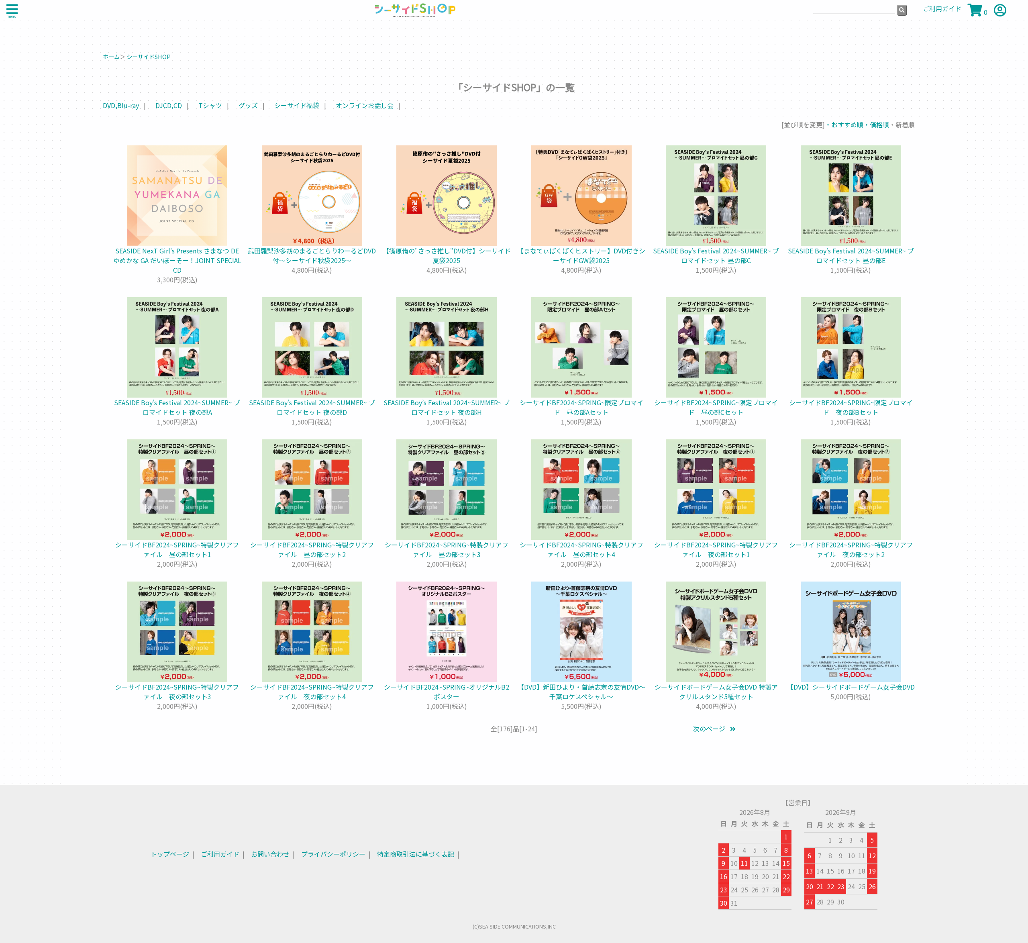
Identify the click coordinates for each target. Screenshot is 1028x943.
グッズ (248, 105)
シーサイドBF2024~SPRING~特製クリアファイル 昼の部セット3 (446, 549)
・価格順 (876, 124)
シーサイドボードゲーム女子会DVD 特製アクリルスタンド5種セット (716, 691)
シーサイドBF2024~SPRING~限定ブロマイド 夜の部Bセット (851, 407)
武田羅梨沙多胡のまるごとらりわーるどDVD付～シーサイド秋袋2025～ (312, 255)
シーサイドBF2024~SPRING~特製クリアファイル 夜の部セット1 (716, 549)
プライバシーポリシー (333, 854)
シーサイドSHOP (148, 56)
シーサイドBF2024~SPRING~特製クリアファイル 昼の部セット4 (581, 549)
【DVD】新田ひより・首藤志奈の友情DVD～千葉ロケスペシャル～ (581, 691)
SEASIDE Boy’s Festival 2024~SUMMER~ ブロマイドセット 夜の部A (177, 407)
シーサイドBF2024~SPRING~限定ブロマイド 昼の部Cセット (716, 407)
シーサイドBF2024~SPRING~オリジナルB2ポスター (446, 691)
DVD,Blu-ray (121, 105)
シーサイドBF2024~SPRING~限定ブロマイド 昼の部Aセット (581, 407)
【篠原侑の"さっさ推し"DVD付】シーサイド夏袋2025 (447, 255)
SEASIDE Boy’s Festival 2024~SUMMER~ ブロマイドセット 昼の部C (716, 255)
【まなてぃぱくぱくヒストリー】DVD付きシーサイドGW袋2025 (581, 255)
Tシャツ (210, 105)
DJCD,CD (168, 105)
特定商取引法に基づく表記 (415, 854)
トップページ (170, 854)
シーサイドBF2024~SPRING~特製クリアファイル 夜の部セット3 (177, 691)
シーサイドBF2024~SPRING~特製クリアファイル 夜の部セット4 (312, 691)
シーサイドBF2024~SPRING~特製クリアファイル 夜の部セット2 (851, 549)
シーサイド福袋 (296, 105)
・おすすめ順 (844, 124)
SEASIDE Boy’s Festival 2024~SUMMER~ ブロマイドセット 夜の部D (312, 407)
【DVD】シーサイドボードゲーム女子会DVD (851, 687)
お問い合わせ (270, 854)
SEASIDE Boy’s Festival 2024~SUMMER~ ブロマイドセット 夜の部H (446, 407)
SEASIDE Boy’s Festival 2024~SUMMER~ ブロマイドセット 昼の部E (851, 255)
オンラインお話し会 (365, 105)
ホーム (111, 56)
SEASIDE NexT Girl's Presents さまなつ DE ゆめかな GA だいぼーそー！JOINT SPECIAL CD (177, 260)
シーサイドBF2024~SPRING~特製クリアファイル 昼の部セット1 (177, 549)
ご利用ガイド (220, 854)
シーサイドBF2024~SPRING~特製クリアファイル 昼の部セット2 (312, 549)
